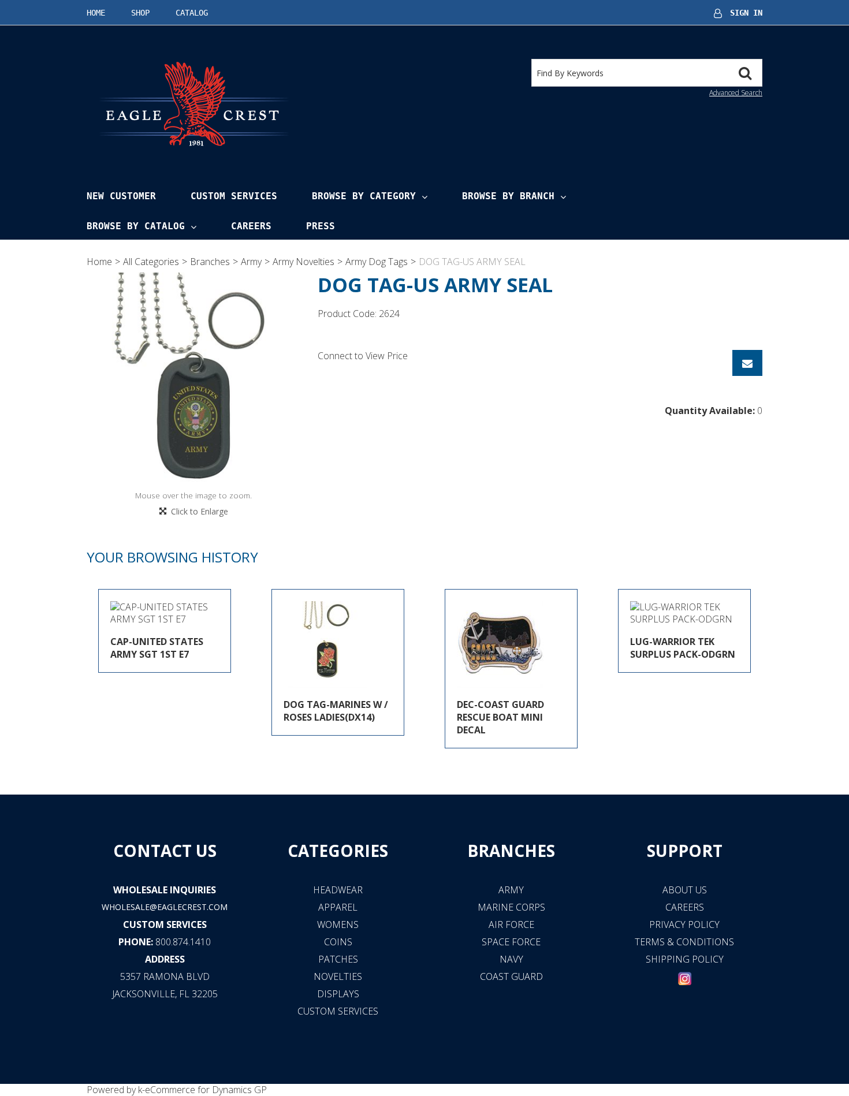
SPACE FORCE (511, 941)
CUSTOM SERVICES (165, 924)
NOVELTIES (338, 976)
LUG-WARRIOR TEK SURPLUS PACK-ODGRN (682, 648)
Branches (210, 261)
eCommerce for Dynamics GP (206, 1089)
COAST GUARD (511, 976)
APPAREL (338, 907)
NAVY (511, 959)
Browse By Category (364, 196)
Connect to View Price (363, 355)
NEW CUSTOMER (121, 196)
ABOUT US (684, 889)
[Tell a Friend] (747, 363)
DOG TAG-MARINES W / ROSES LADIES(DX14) (336, 711)
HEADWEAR (338, 889)
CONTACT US (165, 851)
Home (96, 12)
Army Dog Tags (376, 261)
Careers (251, 226)
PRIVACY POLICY (684, 924)
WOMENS (338, 924)
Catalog (192, 12)
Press (320, 226)
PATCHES (338, 959)
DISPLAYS (338, 993)
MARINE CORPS (511, 907)
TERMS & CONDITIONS (684, 941)
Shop (140, 12)
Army (251, 261)
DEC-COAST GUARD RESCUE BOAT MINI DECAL (500, 717)
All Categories (151, 261)
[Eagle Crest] (193, 103)
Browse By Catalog (136, 226)
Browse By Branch (508, 196)
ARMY (511, 889)
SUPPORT (685, 851)
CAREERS (684, 907)
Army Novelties (303, 261)
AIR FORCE (511, 924)
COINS (338, 941)
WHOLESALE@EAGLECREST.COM (165, 906)
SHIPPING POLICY (685, 959)
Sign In (746, 12)
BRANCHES (511, 851)
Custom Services (234, 196)
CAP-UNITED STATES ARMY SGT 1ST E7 (156, 648)
